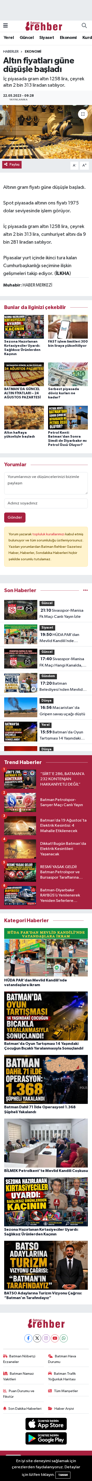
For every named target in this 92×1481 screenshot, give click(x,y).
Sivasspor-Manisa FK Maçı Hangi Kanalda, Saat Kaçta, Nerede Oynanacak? (61, 663)
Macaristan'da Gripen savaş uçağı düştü (62, 710)
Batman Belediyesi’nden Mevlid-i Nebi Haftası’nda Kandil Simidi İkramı (62, 687)
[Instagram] (46, 1338)
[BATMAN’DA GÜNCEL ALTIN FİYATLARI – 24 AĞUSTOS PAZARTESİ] (24, 374)
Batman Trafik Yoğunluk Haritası (62, 1376)
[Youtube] (55, 1338)
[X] (37, 1338)
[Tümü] (85, 590)
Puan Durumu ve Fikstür (19, 1393)
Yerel (9, 38)
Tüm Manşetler (66, 1391)
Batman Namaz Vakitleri (18, 1376)
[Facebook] (28, 1338)
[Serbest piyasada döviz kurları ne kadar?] (68, 374)
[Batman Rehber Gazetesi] (43, 26)
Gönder (15, 517)
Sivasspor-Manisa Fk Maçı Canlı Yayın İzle (61, 613)
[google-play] (46, 1439)
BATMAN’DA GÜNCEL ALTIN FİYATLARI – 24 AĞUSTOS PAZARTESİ (22, 393)
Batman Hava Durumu (62, 1358)
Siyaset (46, 38)
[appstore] (46, 1425)
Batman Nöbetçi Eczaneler (19, 1358)
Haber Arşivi (64, 1408)
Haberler (11, 51)
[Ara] (84, 26)
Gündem (48, 676)
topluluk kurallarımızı (48, 534)
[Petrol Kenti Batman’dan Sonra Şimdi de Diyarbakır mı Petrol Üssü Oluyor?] (68, 418)
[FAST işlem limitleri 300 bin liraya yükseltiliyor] (68, 326)
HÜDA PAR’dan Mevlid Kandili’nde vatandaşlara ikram (59, 638)
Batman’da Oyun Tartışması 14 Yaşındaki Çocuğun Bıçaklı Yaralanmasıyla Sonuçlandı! (61, 736)
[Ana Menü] (5, 26)
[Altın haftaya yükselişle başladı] (24, 418)
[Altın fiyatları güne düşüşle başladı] (46, 132)
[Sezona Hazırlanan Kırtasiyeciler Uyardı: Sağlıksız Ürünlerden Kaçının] (24, 326)
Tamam (63, 1475)
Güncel (27, 38)
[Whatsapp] (64, 1338)
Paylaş (15, 164)
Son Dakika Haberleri (24, 1408)
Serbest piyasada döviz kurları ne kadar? (63, 393)
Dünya (46, 700)
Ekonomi (68, 38)
